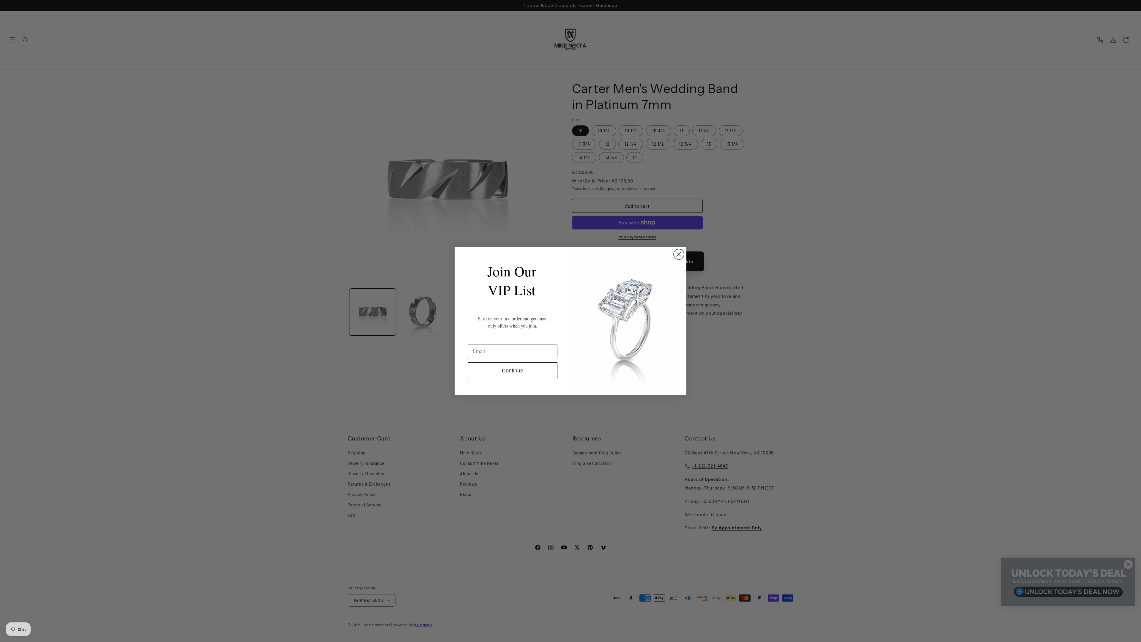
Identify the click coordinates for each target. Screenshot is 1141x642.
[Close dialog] (679, 254)
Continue (512, 371)
